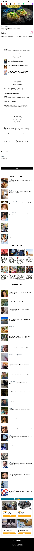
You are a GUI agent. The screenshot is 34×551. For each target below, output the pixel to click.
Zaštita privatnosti (20, 545)
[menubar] (31, 1)
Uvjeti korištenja (20, 544)
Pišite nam (13, 544)
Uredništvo (14, 545)
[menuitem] (30, 1)
